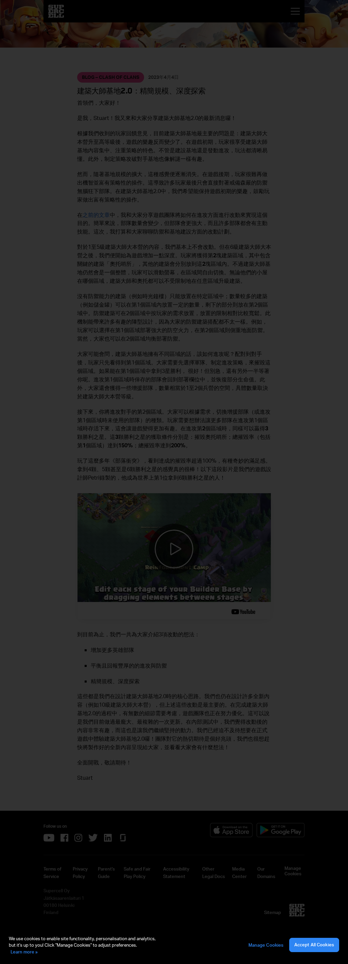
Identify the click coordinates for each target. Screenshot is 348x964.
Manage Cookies (266, 945)
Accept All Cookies (314, 944)
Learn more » (24, 951)
